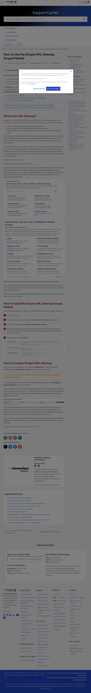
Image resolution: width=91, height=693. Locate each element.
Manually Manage (39, 88)
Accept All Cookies (53, 88)
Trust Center (32, 83)
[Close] (71, 71)
